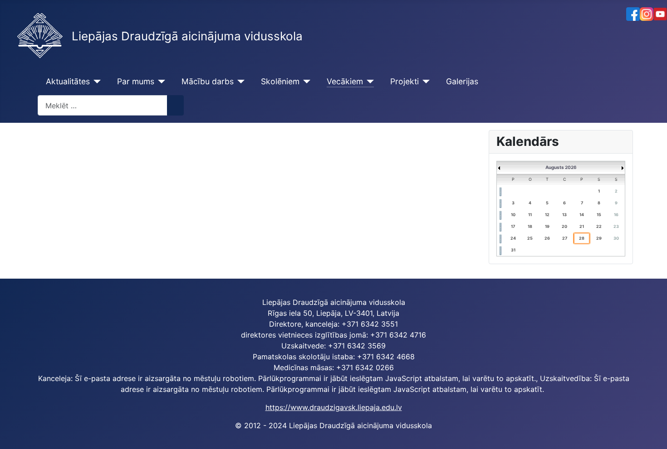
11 (530, 214)
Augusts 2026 (561, 167)
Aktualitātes (68, 81)
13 (564, 214)
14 (581, 214)
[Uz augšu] (656, 438)
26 (547, 238)
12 (547, 214)
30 (616, 238)
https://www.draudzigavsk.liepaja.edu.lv (333, 407)
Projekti (404, 81)
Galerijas (462, 81)
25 (530, 238)
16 (616, 214)
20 (564, 226)
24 (513, 238)
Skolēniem (280, 81)
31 (513, 249)
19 (547, 226)
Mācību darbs (207, 81)
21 (581, 226)
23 (616, 226)
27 (564, 238)
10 (513, 214)
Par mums (135, 81)
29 (599, 238)
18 (530, 226)
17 (513, 226)
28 (581, 238)
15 (599, 214)
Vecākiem (345, 81)
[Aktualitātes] (95, 81)
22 (599, 226)
